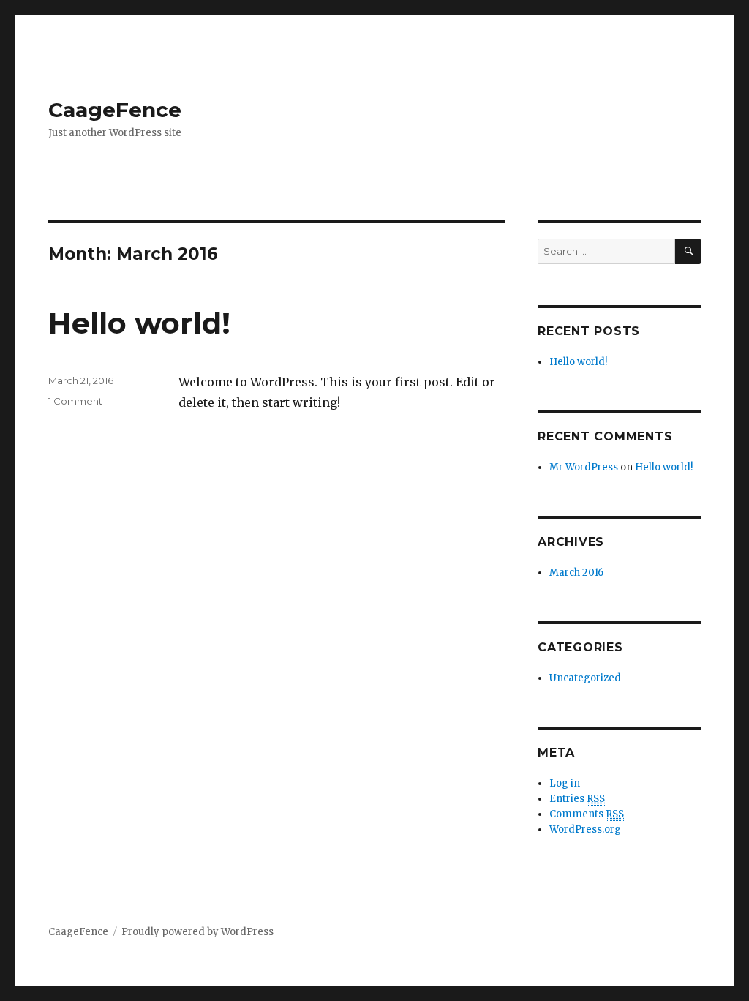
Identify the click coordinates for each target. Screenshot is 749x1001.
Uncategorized (585, 678)
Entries (577, 798)
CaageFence (114, 109)
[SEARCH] (688, 251)
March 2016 (576, 572)
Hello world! (139, 323)
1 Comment (75, 401)
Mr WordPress (583, 467)
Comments (586, 814)
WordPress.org (585, 829)
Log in (564, 783)
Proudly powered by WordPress (197, 932)
